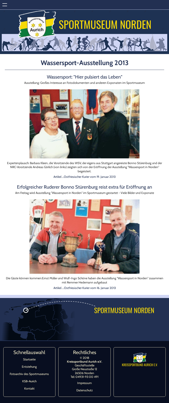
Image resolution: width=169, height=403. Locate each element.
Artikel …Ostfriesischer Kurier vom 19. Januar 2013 (84, 176)
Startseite (29, 359)
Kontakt (29, 388)
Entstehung (29, 366)
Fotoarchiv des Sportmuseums (29, 374)
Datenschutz (84, 390)
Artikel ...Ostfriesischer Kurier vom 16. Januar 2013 (84, 288)
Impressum (84, 383)
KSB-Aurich (29, 381)
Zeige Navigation (4, 4)
